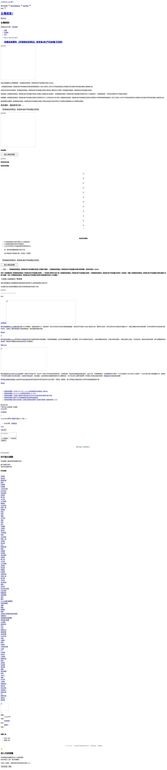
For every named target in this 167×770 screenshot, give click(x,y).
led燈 (2, 649)
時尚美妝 (15, 27)
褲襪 (2, 669)
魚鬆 (2, 345)
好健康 (3, 572)
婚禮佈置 (3, 632)
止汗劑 (3, 499)
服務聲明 (100, 745)
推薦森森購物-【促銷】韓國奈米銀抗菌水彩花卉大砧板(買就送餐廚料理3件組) (28, 395)
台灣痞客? (7, 13)
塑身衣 (3, 332)
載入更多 (3, 430)
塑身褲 (3, 700)
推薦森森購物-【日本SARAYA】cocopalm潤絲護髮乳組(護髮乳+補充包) (26, 391)
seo (2, 694)
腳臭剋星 (16, 326)
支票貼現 (3, 323)
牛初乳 (3, 580)
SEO (2, 626)
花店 (2, 628)
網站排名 (3, 624)
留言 (17, 418)
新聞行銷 (3, 696)
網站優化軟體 (5, 620)
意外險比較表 (5, 588)
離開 (10, 766)
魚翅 (2, 535)
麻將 (2, 673)
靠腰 (2, 605)
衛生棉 (5, 379)
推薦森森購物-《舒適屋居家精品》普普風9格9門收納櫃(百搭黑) (33, 42)
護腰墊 (3, 609)
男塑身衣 (25, 339)
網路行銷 (3, 692)
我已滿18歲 (4, 766)
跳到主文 (3, 18)
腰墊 (2, 607)
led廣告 (3, 652)
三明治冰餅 (4, 489)
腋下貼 (3, 497)
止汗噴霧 (3, 501)
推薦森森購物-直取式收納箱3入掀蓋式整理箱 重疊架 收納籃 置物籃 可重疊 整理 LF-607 (30, 400)
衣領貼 (3, 476)
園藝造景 (3, 593)
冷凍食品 (3, 532)
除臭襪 (5, 326)
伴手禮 (111, 376)
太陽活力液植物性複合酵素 (9, 613)
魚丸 (2, 524)
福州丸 (3, 530)
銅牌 (2, 642)
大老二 (3, 675)
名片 (5, 34)
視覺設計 (14, 423)
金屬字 (3, 644)
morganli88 (4, 408)
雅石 (2, 597)
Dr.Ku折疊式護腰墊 (7, 601)
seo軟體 (3, 622)
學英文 (3, 383)
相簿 (5, 30)
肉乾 (2, 522)
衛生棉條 (3, 688)
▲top (2, 426)
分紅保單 (3, 590)
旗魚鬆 (77, 374)
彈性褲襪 (3, 671)
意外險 (3, 586)
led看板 (3, 656)
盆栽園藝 (3, 595)
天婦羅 (3, 526)
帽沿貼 (3, 478)
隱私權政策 (93, 745)
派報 (2, 638)
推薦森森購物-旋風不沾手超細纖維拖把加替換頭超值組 (21, 397)
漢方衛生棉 (26, 379)
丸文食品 (18, 374)
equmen (12, 339)
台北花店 (3, 636)
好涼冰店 (3, 491)
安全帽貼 (3, 493)
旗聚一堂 (3, 507)
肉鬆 (2, 514)
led (1, 650)
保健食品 (3, 574)
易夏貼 (3, 495)
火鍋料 (3, 528)
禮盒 (106, 376)
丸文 (5, 345)
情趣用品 (3, 684)
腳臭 (2, 482)
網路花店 (3, 630)
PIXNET (70, 745)
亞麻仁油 (3, 576)
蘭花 (2, 599)
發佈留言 (3, 440)
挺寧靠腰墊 (4, 603)
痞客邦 (14, 418)
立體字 (3, 640)
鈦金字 (3, 654)
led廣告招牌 (4, 646)
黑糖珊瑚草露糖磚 (6, 618)
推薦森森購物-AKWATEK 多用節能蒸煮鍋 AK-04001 (20, 393)
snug (2, 296)
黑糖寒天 (3, 616)
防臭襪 (3, 486)
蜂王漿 (3, 578)
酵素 (2, 584)
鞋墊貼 (3, 503)
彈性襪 (3, 667)
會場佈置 (3, 634)
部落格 (6, 32)
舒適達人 (13, 379)
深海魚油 (3, 582)
